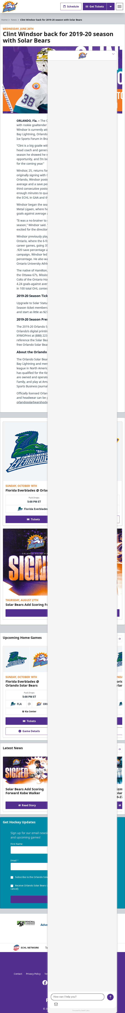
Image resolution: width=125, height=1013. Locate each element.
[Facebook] (44, 982)
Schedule (73, 6)
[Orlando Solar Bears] (10, 6)
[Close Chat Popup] (114, 54)
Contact (18, 973)
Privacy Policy (33, 973)
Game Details (31, 731)
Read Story (29, 805)
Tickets (35, 519)
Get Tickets (97, 6)
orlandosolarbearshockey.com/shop (40, 402)
